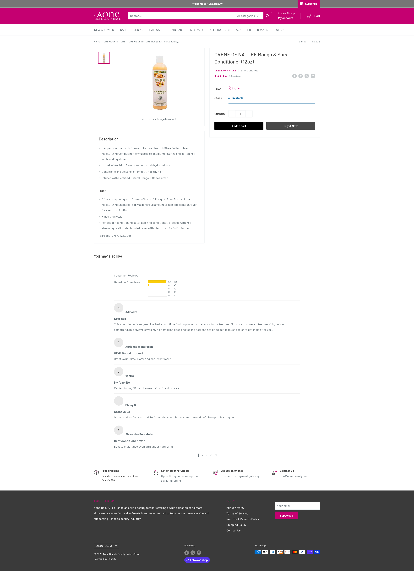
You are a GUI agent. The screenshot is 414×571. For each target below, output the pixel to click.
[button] (211, 455)
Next (315, 41)
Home (97, 41)
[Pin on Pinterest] (300, 76)
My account (285, 18)
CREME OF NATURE (114, 41)
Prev (303, 41)
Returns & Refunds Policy (242, 519)
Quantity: (220, 113)
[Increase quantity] (249, 113)
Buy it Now (291, 126)
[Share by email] (313, 76)
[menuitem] (104, 29)
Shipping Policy (236, 524)
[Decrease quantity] (232, 113)
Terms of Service (237, 513)
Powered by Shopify (105, 558)
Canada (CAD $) (104, 545)
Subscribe (311, 3)
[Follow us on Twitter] (193, 552)
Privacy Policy (235, 507)
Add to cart (239, 126)
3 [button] (206, 455)
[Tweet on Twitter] (307, 76)
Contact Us (233, 530)
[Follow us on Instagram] (199, 552)
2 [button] (202, 455)
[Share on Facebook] (294, 76)
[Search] (267, 15)
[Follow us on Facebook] (186, 552)
